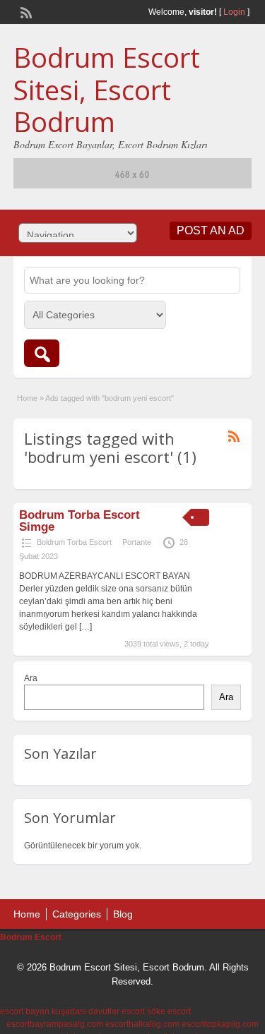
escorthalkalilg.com (142, 1024)
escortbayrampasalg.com (54, 1024)
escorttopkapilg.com (220, 1024)
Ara (30, 678)
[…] (85, 627)
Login (234, 12)
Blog (123, 914)
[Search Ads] (41, 353)
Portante (136, 542)
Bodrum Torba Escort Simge (79, 521)
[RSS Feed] (24, 11)
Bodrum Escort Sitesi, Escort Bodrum (106, 89)
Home (27, 398)
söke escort (169, 1011)
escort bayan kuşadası (43, 1011)
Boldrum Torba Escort (74, 542)
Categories (76, 914)
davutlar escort (116, 1011)
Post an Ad (211, 230)
